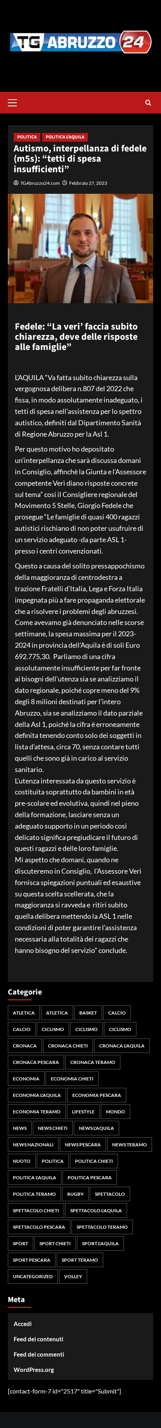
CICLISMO (53, 1029)
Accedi (23, 1323)
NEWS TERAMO (129, 1145)
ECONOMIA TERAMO (37, 1112)
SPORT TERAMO (80, 1260)
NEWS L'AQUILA (96, 1128)
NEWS (20, 1128)
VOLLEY (73, 1276)
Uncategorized (33, 1276)
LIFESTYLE (83, 1112)
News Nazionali (33, 1145)
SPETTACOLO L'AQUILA (96, 1210)
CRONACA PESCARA (36, 1062)
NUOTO (21, 1161)
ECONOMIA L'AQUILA (37, 1095)
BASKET (88, 1013)
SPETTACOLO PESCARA (39, 1227)
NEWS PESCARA (83, 1145)
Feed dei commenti (39, 1354)
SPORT (20, 1243)
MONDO (115, 1112)
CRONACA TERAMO (92, 1062)
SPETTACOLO (110, 1194)
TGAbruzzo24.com (40, 183)
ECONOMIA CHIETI (72, 1079)
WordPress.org (34, 1369)
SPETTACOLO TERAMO (102, 1227)
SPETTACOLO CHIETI (36, 1210)
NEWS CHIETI (53, 1128)
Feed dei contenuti (38, 1338)
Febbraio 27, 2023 (88, 183)
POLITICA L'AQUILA (65, 137)
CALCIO (117, 1013)
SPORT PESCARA (31, 1260)
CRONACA (25, 1046)
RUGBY (75, 1194)
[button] (15, 101)
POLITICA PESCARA (90, 1177)
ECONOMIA (26, 1079)
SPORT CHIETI (55, 1243)
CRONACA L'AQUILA (122, 1046)
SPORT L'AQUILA (100, 1243)
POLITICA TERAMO (34, 1194)
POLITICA (27, 137)
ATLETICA (24, 1013)
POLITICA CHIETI (94, 1161)
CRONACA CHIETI (68, 1046)
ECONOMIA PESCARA (96, 1095)
